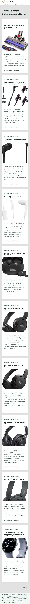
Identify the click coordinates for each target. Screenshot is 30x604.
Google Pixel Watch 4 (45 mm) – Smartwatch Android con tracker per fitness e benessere (14, 534)
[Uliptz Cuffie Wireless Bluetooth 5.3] (15, 436)
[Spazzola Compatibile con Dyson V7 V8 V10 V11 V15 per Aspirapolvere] (15, 41)
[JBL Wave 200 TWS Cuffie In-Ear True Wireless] (15, 267)
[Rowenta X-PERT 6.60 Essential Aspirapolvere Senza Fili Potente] (15, 96)
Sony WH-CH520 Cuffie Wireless (14, 479)
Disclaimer (4, 602)
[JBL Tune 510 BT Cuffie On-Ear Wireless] (15, 322)
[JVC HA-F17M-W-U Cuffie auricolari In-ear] (15, 210)
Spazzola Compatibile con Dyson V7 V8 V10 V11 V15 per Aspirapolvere (14, 27)
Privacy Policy (11, 602)
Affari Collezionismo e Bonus (11, 22)
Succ (24, 587)
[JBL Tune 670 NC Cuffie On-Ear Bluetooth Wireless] (15, 379)
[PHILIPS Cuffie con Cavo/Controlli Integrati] (15, 153)
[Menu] (27, 2)
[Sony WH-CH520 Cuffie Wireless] (15, 491)
